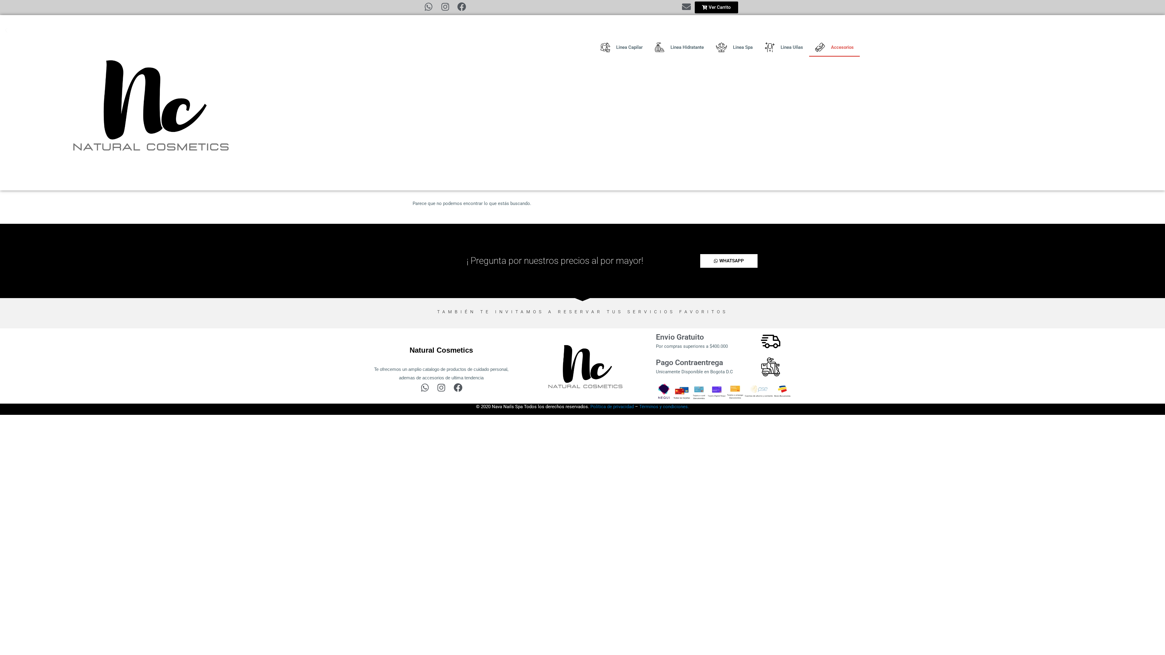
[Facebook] (462, 7)
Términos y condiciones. (664, 406)
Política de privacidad (612, 406)
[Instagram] (445, 7)
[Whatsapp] (428, 7)
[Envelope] (686, 7)
